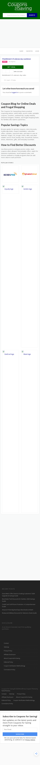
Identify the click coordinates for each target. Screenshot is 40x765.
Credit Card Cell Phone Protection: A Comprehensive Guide (18, 605)
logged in (15, 92)
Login (37, 51)
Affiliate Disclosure (10, 654)
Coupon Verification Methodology (14, 666)
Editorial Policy (8, 662)
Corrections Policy (9, 670)
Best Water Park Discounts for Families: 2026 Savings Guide (18, 600)
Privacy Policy (8, 651)
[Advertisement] (20, 33)
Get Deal (11, 67)
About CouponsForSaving (12, 658)
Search (32, 15)
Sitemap (6, 647)
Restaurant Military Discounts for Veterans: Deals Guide (19, 613)
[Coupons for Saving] (20, 7)
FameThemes (6, 691)
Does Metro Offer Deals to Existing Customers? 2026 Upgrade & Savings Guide (18, 595)
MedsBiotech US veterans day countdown (16, 59)
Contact (6, 643)
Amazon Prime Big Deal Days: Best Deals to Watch (17, 610)
